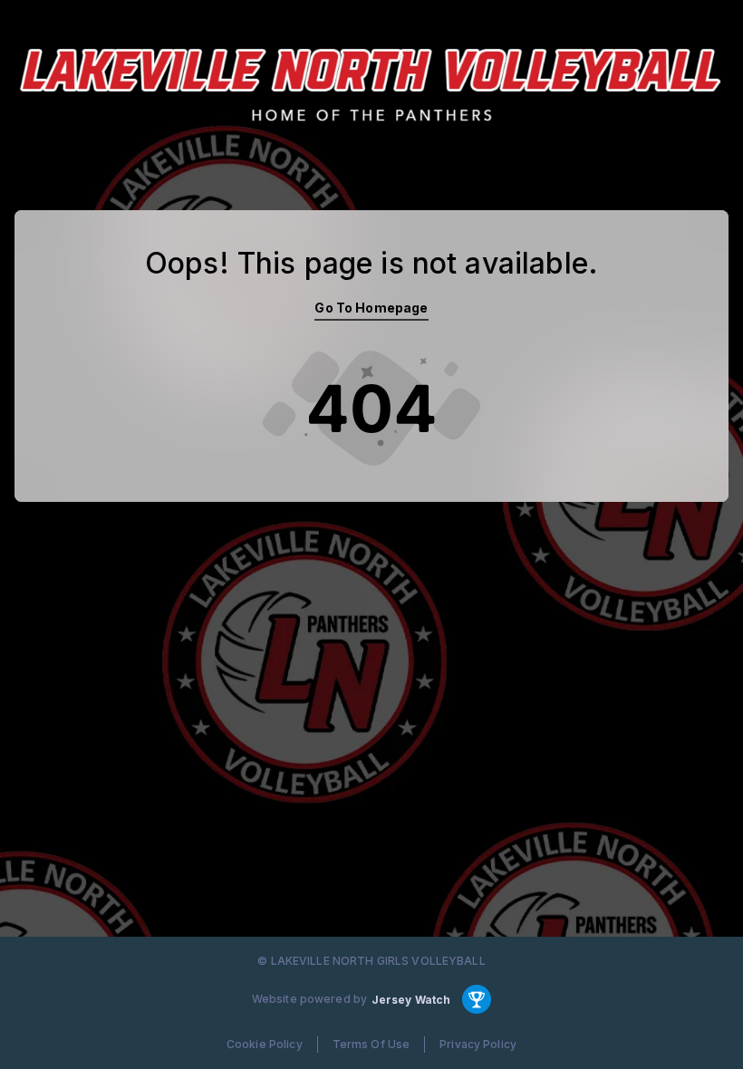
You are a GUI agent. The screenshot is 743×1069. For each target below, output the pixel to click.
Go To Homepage (371, 307)
